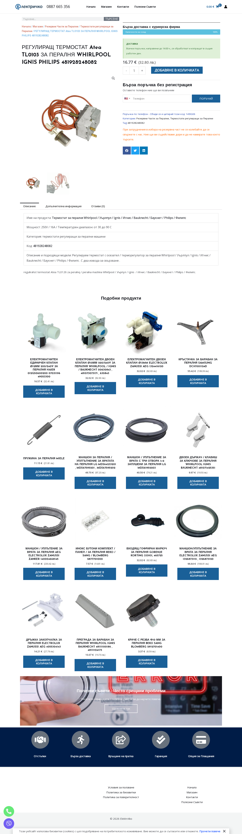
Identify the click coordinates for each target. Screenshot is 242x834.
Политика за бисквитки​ (121, 792)
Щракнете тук (121, 708)
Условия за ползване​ (121, 787)
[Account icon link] (225, 6)
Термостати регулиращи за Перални (191, 118)
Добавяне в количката (177, 70)
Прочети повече (209, 831)
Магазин (106, 6)
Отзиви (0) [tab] (98, 206)
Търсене (111, 19)
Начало (91, 6)
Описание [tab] (29, 206)
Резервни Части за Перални (61, 26)
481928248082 (136, 122)
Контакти (123, 6)
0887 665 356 (58, 6)
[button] (113, 78)
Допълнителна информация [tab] (63, 206)
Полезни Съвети (145, 6)
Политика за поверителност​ (121, 797)
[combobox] (127, 98)
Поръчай (206, 98)
